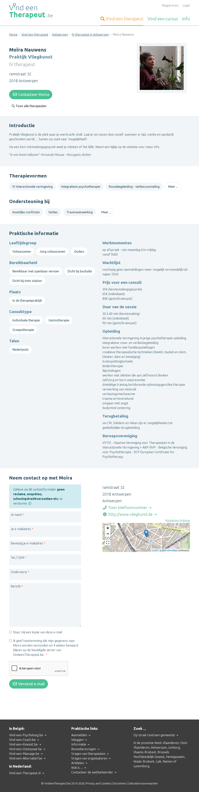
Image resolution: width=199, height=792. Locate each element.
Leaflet (155, 550)
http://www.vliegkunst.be (130, 514)
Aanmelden (79, 735)
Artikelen (77, 763)
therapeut (124, 18)
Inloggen (77, 739)
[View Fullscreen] (108, 542)
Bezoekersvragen (83, 749)
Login (186, 5)
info (186, 18)
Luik (158, 761)
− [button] (107, 533)
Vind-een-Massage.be (24, 753)
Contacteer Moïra (33, 94)
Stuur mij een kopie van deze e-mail (37, 632)
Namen (168, 761)
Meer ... (173, 186)
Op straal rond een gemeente (154, 735)
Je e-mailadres (21, 529)
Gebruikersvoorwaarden (143, 783)
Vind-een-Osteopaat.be (25, 749)
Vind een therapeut (34, 34)
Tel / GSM (17, 557)
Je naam (16, 514)
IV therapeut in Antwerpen (90, 34)
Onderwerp (19, 572)
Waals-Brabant (144, 761)
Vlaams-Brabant (145, 752)
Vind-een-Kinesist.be (23, 744)
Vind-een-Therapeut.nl (25, 773)
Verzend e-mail (31, 684)
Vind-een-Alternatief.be (25, 758)
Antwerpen (60, 34)
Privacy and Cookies (98, 783)
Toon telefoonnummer (127, 507)
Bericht (16, 586)
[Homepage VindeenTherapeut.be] (37, 11)
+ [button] (107, 528)
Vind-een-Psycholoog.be (26, 735)
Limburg (174, 747)
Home (13, 34)
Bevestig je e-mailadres (27, 543)
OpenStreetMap (169, 550)
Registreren (170, 5)
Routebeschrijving (177, 520)
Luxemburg (141, 766)
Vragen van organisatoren (89, 758)
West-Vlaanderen (166, 743)
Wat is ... (77, 767)
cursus (163, 18)
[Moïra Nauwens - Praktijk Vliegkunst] (146, 533)
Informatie (78, 744)
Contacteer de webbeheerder (92, 772)
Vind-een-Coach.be (22, 739)
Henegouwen (175, 756)
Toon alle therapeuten (30, 106)
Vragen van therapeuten (88, 753)
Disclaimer (119, 783)
